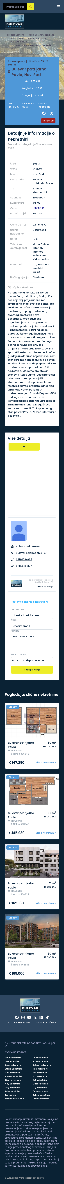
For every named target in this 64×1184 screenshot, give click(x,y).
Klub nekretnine (12, 1072)
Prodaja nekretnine (14, 1099)
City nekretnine (40, 1057)
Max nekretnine (40, 1084)
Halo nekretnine (40, 1069)
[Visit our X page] (35, 1017)
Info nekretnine (40, 1061)
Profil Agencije (45, 586)
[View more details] (24, 447)
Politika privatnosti (19, 1022)
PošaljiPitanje (32, 669)
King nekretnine (12, 1087)
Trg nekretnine (40, 1087)
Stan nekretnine (13, 1080)
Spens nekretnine (13, 1076)
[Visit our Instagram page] (23, 1017)
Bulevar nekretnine (42, 1065)
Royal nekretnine (13, 1065)
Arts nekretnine (12, 1091)
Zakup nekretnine (41, 1095)
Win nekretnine (40, 1076)
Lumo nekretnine (41, 1099)
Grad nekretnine (13, 1057)
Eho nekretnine (40, 1072)
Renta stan (10, 1095)
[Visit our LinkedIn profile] (41, 1017)
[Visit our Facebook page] (17, 1017)
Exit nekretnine (40, 1080)
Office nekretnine (13, 1069)
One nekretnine (40, 1091)
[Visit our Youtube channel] (29, 1017)
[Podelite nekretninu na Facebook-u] (44, 113)
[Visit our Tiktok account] (47, 1017)
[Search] (30, 6)
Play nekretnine (12, 1084)
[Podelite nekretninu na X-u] (52, 113)
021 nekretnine (12, 1061)
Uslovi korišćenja (46, 1022)
